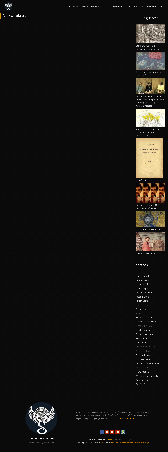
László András (143, 280)
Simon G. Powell (144, 317)
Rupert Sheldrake (144, 334)
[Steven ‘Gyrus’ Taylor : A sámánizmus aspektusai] (150, 34)
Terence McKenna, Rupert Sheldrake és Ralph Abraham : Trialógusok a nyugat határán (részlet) (150, 101)
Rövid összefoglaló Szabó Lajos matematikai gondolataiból (148, 132)
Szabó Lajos (142, 288)
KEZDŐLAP (74, 6)
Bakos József (142, 275)
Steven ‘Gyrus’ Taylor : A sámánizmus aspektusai (147, 47)
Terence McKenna (145, 292)
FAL (142, 6)
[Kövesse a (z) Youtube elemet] (107, 432)
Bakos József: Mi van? (146, 253)
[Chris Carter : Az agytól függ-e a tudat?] (150, 61)
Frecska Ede (142, 338)
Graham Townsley (145, 380)
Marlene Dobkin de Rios (148, 376)
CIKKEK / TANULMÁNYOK (93, 6)
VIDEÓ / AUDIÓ (116, 6)
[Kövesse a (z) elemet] (123, 432)
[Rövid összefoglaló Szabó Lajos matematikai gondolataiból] (150, 118)
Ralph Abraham (143, 330)
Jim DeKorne (142, 367)
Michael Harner (143, 359)
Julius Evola (141, 342)
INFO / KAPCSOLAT (155, 6)
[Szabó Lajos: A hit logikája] (149, 158)
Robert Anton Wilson (146, 321)
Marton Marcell (143, 355)
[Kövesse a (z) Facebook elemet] (102, 432)
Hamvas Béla (142, 284)
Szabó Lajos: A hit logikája (148, 180)
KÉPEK (132, 6)
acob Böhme (143, 296)
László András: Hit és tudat (149, 229)
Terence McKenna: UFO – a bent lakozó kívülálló (149, 207)
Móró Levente (143, 309)
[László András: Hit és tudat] (150, 219)
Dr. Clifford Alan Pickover (148, 363)
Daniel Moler (142, 384)
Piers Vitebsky (143, 371)
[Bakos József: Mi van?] (150, 242)
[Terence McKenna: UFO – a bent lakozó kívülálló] (150, 193)
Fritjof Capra (142, 300)
